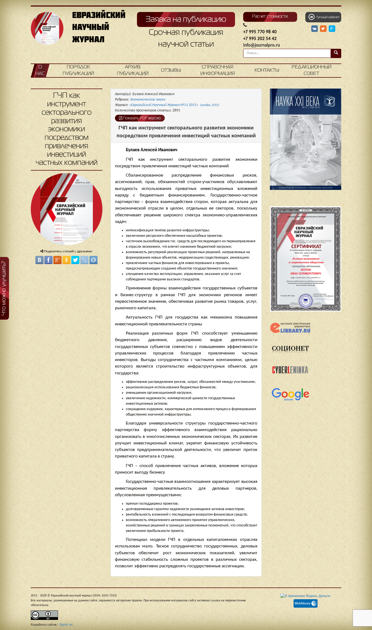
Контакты (267, 70)
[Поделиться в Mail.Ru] (93, 260)
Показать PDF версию (141, 118)
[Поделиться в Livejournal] (84, 260)
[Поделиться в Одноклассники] (66, 260)
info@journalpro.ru (261, 45)
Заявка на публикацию (186, 19)
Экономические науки (147, 100)
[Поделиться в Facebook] (48, 260)
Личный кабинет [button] (327, 17)
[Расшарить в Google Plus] (332, 29)
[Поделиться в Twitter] (75, 260)
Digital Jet (66, 624)
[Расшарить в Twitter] (323, 29)
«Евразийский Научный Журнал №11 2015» (174, 105)
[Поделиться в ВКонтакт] (39, 260)
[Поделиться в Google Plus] (57, 260)
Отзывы (171, 70)
